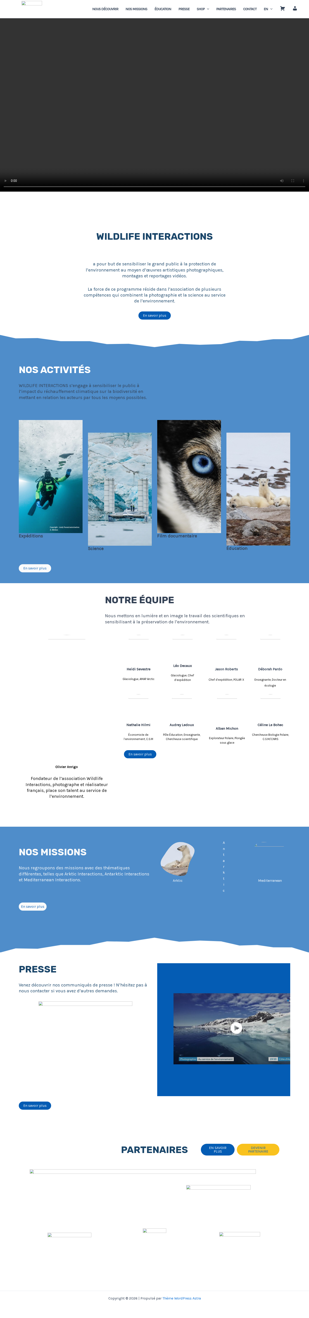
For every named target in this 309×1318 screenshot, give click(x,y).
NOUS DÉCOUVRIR (105, 9)
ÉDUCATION (162, 9)
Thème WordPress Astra (181, 1298)
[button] (207, 9)
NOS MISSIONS (136, 9)
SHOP (201, 9)
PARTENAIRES (226, 9)
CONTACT (250, 9)
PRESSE (184, 9)
